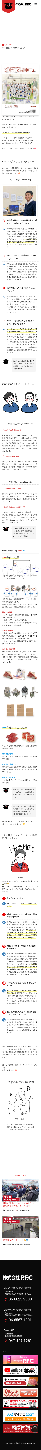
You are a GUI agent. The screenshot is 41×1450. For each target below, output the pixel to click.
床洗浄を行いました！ (13, 1240)
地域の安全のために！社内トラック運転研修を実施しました (19, 1204)
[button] (36, 4)
